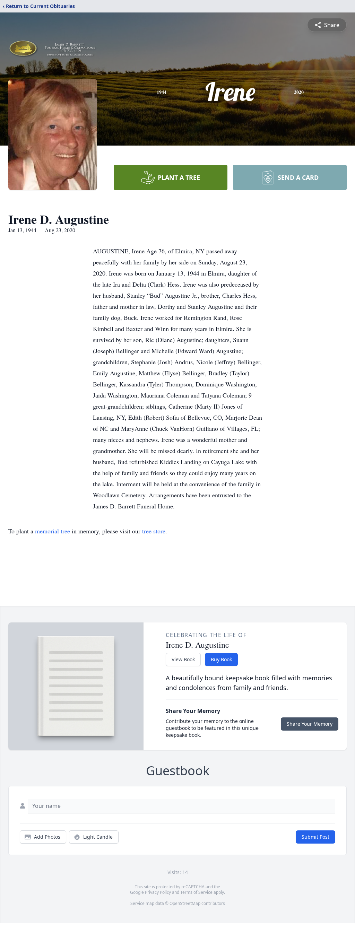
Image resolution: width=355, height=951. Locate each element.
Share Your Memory (309, 724)
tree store (153, 531)
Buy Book (221, 659)
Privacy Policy (158, 892)
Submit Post (315, 837)
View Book (183, 659)
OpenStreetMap (185, 903)
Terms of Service (196, 892)
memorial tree (52, 531)
